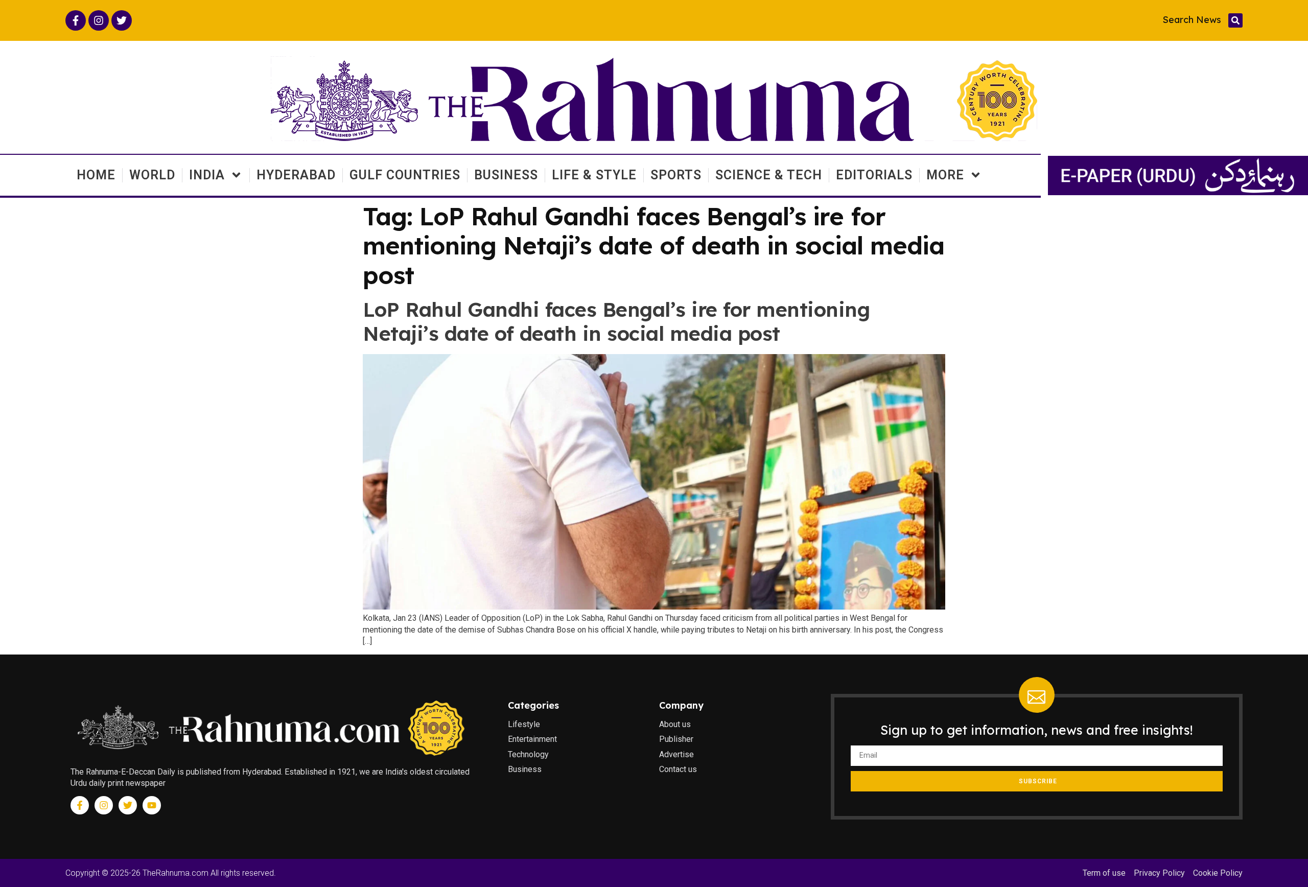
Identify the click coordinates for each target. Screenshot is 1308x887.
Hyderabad (296, 175)
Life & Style (594, 175)
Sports (676, 175)
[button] (1235, 20)
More (945, 175)
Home (96, 175)
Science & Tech (768, 175)
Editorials (874, 175)
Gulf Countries (404, 175)
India (207, 175)
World (152, 175)
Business (506, 175)
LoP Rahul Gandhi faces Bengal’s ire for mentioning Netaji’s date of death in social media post (616, 321)
